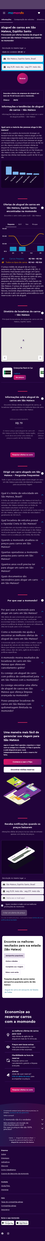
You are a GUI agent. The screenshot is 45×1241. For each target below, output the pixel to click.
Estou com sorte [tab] (12, 972)
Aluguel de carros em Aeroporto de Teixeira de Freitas (21, 991)
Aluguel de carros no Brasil (24, 1138)
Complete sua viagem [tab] (14, 967)
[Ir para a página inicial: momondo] (16, 13)
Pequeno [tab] (11, 224)
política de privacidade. (9, 920)
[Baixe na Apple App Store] (22, 1223)
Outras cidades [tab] (12, 961)
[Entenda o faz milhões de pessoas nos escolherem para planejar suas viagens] (42, 600)
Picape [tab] (35, 224)
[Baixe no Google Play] (7, 1223)
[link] (20, 377)
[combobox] (14, 48)
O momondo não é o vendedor (17, 1120)
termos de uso (37, 917)
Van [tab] (26, 224)
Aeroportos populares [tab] (14, 956)
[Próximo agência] (40, 358)
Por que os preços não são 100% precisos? (18, 1128)
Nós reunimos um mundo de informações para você (16, 1124)
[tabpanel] (22, 158)
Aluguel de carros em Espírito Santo (21, 1140)
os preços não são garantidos (19, 1112)
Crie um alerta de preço (21, 1076)
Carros (11, 1138)
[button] (4, 13)
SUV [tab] (20, 224)
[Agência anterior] (5, 358)
